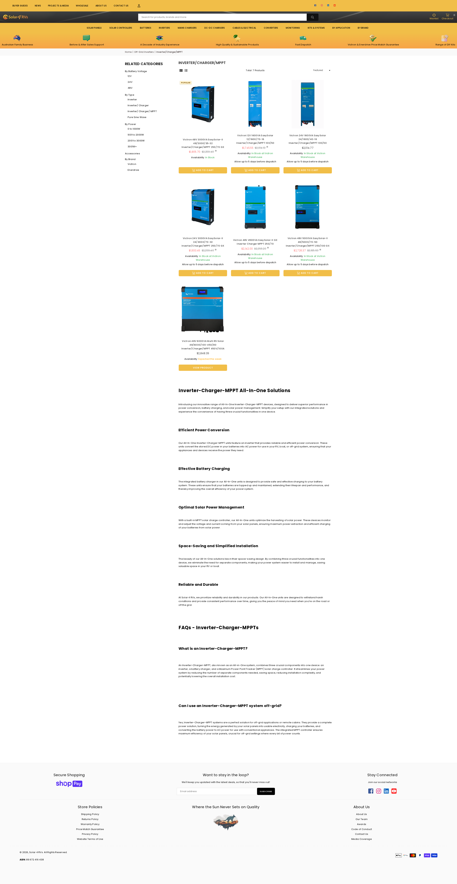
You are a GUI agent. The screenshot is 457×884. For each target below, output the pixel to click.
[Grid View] (181, 70)
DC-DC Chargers (214, 27)
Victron (132, 164)
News (38, 5)
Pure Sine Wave (137, 117)
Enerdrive (133, 170)
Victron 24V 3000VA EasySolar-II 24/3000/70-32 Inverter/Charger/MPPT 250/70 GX (203, 242)
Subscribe (266, 791)
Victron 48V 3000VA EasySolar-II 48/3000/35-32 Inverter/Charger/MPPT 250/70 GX (203, 143)
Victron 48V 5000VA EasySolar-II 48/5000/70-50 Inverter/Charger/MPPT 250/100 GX (308, 242)
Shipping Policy (90, 814)
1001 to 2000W (136, 134)
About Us (101, 5)
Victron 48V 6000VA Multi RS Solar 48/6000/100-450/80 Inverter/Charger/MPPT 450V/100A (202, 344)
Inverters (164, 27)
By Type (129, 95)
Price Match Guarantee (90, 829)
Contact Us (121, 5)
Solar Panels (94, 27)
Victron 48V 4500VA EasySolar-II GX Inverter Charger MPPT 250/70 (255, 241)
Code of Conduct (361, 829)
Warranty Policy (90, 824)
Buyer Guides (20, 5)
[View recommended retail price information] (216, 151)
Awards (361, 824)
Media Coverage (361, 839)
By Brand (130, 159)
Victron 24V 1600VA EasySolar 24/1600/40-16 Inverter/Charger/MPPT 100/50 (308, 139)
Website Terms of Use (90, 839)
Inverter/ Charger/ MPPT (142, 111)
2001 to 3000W (136, 140)
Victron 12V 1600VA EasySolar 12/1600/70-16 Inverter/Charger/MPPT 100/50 (255, 139)
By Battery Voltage (136, 71)
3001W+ (132, 146)
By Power (130, 124)
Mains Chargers (187, 27)
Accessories (132, 153)
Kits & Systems (316, 27)
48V (130, 88)
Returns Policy (90, 819)
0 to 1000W (134, 129)
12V (130, 76)
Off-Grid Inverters (144, 51)
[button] (137, 6)
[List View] (186, 70)
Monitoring (293, 27)
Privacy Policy (90, 834)
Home (128, 51)
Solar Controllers (120, 27)
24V (130, 82)
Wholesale (82, 5)
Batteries (145, 27)
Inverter (132, 99)
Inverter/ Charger (138, 105)
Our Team (362, 819)
